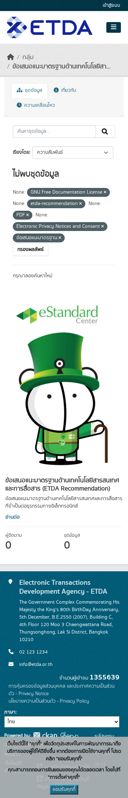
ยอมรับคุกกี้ (64, 789)
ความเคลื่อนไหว (39, 105)
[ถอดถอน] (105, 192)
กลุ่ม (28, 57)
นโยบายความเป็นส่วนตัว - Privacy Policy (49, 701)
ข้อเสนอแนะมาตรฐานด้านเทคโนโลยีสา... (61, 66)
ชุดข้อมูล (32, 90)
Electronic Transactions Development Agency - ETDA (63, 587)
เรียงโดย (21, 152)
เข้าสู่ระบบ (111, 5)
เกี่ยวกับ (68, 90)
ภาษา (10, 712)
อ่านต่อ (12, 517)
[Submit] (105, 131)
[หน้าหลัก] (10, 57)
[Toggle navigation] (113, 27)
